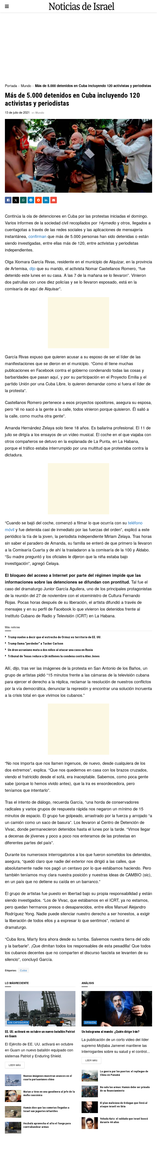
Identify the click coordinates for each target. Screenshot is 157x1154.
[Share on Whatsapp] (23, 200)
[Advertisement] (78, 47)
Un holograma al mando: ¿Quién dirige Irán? (110, 1032)
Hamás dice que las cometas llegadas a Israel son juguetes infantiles (46, 1109)
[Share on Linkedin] (46, 200)
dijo (33, 268)
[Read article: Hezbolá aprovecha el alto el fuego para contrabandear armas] (13, 1128)
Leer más (17, 1065)
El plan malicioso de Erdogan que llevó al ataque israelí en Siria (123, 1104)
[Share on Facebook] (8, 200)
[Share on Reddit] (38, 200)
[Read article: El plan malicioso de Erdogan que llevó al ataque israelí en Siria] (90, 1107)
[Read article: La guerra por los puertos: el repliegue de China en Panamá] (90, 1076)
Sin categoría (18, 1022)
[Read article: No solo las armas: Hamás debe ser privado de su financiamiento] (90, 1091)
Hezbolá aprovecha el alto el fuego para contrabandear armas (47, 1125)
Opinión (90, 1022)
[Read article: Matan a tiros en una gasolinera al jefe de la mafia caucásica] (13, 1096)
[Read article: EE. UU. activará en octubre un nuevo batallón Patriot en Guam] (40, 1008)
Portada (11, 85)
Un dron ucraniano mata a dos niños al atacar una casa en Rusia (50, 650)
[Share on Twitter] (15, 200)
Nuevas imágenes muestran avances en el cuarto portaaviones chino (47, 1077)
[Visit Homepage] (81, 6)
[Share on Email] (53, 200)
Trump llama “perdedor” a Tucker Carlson (35, 643)
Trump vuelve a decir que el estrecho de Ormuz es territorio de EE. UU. (54, 637)
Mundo (26, 85)
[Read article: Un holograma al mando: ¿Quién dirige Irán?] (117, 1008)
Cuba (23, 970)
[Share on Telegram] (31, 200)
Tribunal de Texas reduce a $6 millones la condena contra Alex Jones (54, 656)
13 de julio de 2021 (17, 112)
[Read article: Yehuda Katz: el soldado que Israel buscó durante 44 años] (90, 1123)
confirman (38, 236)
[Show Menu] (7, 6)
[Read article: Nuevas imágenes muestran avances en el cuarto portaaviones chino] (13, 1080)
